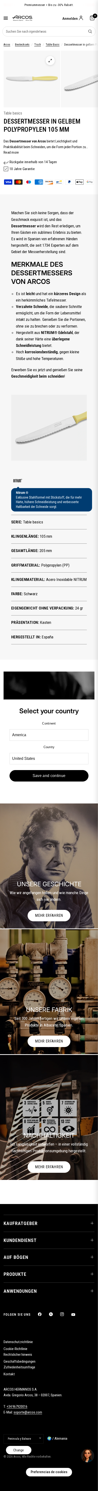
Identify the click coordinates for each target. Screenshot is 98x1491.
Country (49, 747)
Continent (49, 723)
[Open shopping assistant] (87, 1455)
